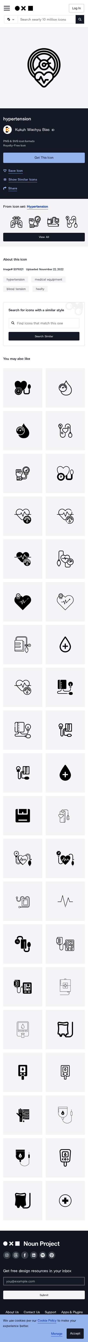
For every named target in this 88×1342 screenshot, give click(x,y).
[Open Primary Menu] (7, 8)
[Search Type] (11, 19)
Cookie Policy (47, 1320)
